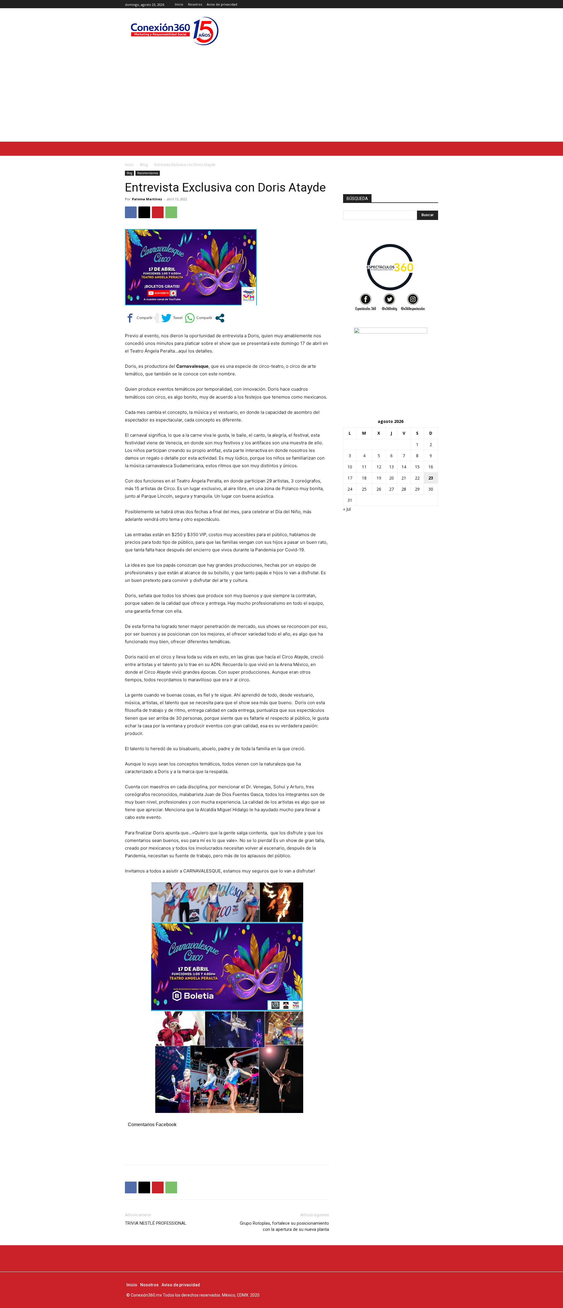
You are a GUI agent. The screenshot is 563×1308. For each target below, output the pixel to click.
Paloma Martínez (147, 199)
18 (364, 478)
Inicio (129, 164)
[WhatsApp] (171, 212)
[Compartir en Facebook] (138, 318)
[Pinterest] (158, 212)
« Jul (347, 509)
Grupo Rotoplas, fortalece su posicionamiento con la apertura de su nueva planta (284, 1226)
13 (391, 467)
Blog (144, 164)
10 (349, 467)
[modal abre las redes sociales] (220, 318)
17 (349, 478)
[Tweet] (171, 318)
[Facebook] (421, 4)
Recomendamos (147, 173)
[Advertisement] (281, 98)
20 (391, 478)
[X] (434, 4)
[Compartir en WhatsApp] (198, 318)
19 (379, 478)
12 (379, 467)
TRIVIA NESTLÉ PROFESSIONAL (155, 1223)
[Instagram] (428, 4)
